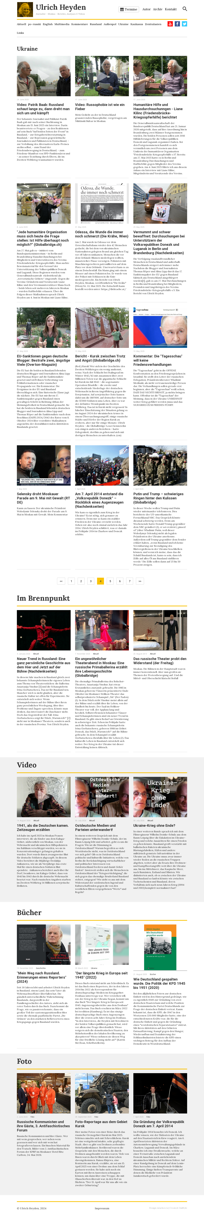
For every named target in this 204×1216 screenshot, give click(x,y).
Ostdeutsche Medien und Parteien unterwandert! (95, 827)
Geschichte (41, 968)
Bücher (29, 912)
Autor (146, 9)
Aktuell (21, 24)
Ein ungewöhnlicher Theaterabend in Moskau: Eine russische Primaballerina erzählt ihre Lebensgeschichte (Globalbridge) (101, 667)
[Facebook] (177, 23)
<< (61, 581)
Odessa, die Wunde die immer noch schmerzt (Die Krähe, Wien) (101, 234)
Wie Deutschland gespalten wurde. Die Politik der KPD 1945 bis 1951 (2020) (159, 983)
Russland (96, 24)
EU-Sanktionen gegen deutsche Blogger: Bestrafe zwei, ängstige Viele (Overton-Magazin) (43, 360)
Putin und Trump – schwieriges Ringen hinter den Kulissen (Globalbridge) (158, 498)
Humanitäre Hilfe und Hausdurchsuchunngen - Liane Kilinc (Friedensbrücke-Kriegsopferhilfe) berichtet (158, 111)
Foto (24, 1061)
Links (20, 33)
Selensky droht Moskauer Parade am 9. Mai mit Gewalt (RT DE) (43, 498)
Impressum (102, 1208)
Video (27, 764)
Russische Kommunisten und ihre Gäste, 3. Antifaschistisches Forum (43, 1126)
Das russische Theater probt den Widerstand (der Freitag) (159, 661)
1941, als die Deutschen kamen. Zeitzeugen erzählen (43, 827)
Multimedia (62, 24)
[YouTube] (170, 23)
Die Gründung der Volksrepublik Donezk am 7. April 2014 (158, 1124)
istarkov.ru (162, 1208)
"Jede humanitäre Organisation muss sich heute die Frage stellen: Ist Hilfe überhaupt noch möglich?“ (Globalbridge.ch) (43, 238)
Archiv (157, 9)
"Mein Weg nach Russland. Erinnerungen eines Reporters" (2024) (41, 977)
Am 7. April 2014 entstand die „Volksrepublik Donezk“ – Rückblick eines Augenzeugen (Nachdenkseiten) (99, 500)
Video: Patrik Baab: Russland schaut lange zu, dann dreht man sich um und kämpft (43, 109)
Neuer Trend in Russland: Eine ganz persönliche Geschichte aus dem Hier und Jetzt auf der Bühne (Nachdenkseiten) (43, 665)
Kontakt (171, 9)
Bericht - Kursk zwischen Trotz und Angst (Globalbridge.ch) (100, 358)
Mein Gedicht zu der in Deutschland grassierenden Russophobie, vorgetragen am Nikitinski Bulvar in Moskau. (101, 118)
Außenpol (110, 24)
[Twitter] (184, 23)
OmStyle (183, 1208)
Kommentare (79, 24)
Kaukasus (137, 24)
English (48, 24)
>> (140, 581)
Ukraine (123, 24)
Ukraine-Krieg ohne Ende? (154, 825)
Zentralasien (153, 24)
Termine (131, 9)
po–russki (34, 24)
